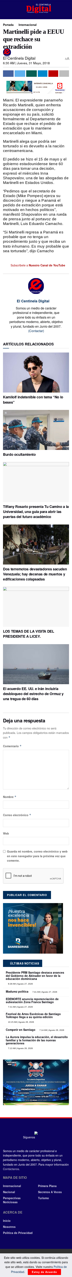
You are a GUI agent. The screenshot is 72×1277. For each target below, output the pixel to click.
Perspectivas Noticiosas (12, 1200)
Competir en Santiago (20, 1030)
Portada (8, 25)
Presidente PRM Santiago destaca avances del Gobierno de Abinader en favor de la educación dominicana (35, 975)
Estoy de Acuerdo (44, 1272)
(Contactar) (36, 330)
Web (6, 833)
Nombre (9, 797)
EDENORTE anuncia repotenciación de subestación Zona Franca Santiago (32, 1000)
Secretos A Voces (50, 1192)
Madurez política (17, 991)
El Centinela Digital (19, 58)
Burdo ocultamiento (19, 454)
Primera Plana (47, 1186)
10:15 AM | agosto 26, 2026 (20, 1022)
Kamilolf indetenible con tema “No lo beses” (33, 399)
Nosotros (9, 1227)
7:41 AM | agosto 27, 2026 (44, 992)
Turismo (43, 1198)
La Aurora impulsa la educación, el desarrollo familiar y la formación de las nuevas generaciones (37, 1040)
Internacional (28, 25)
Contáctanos (11, 1169)
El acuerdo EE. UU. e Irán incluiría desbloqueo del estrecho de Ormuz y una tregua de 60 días (33, 693)
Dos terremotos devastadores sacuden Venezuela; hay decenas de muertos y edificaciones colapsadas (35, 574)
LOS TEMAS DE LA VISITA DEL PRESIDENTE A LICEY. (28, 634)
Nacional (9, 1192)
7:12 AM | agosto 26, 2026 (20, 1048)
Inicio (7, 1221)
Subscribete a (37, 265)
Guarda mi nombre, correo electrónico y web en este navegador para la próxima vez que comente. (37, 855)
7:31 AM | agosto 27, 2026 (20, 1007)
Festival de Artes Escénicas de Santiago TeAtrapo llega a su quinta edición (33, 1015)
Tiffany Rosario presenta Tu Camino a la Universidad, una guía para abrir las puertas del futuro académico (36, 511)
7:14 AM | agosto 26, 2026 (51, 1030)
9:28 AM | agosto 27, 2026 (20, 984)
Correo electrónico (17, 815)
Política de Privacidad (18, 1233)
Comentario (12, 746)
